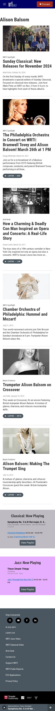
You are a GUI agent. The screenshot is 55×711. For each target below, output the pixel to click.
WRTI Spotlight (9, 57)
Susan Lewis (8, 245)
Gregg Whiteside (9, 156)
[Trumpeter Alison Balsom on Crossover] (26, 362)
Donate (46, 4)
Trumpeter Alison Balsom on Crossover (27, 387)
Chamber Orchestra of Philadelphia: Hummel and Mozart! (25, 314)
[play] (4, 707)
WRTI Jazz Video (13, 639)
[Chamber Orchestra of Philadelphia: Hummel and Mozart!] (26, 286)
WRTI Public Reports (14, 669)
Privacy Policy (12, 681)
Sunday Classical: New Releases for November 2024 (27, 64)
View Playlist (27, 542)
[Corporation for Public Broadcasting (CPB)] (22, 698)
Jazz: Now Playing (27, 563)
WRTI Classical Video (15, 645)
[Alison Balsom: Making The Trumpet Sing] (26, 441)
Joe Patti (6, 396)
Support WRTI (12, 663)
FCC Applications (13, 675)
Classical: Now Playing (27, 516)
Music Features (9, 380)
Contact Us (10, 657)
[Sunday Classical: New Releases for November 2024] (26, 38)
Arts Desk (6, 219)
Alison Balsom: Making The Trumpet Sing (26, 466)
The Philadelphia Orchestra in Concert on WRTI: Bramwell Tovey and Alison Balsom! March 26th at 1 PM (27, 142)
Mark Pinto (7, 72)
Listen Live (10, 633)
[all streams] (51, 707)
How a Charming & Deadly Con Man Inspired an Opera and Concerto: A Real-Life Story (26, 231)
